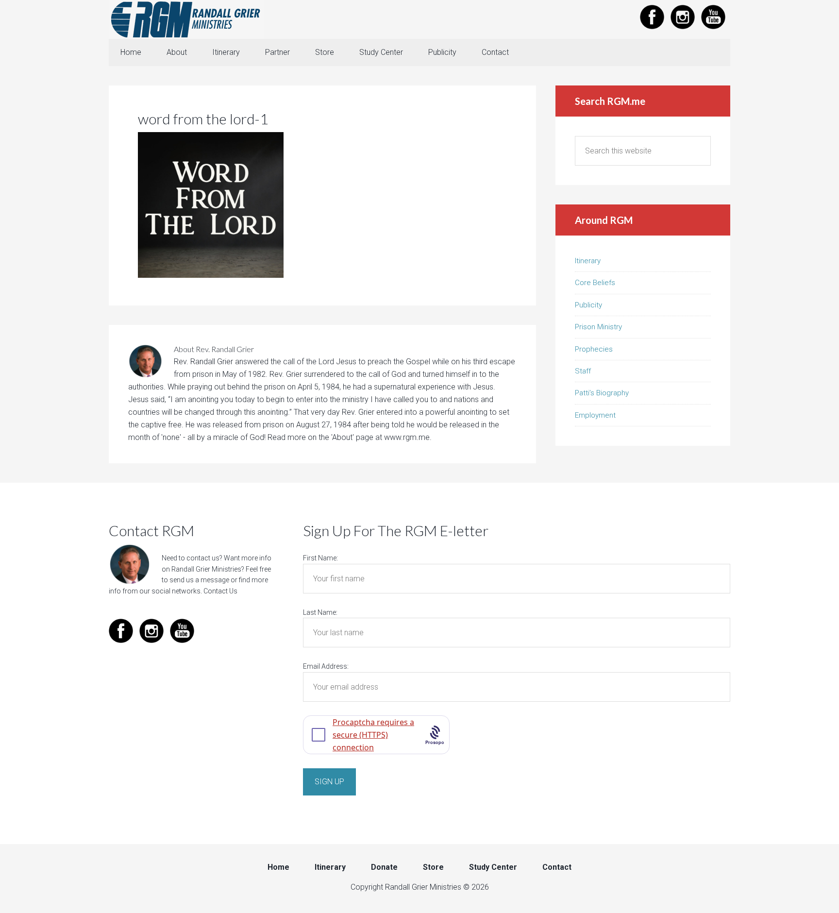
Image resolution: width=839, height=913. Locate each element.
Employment (595, 415)
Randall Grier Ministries (186, 19)
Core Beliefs (595, 282)
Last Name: (320, 612)
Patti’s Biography (602, 393)
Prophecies (594, 349)
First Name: (320, 558)
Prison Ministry (598, 326)
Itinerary (588, 260)
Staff (583, 371)
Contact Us (220, 591)
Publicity (588, 305)
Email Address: (326, 666)
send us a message (199, 580)
